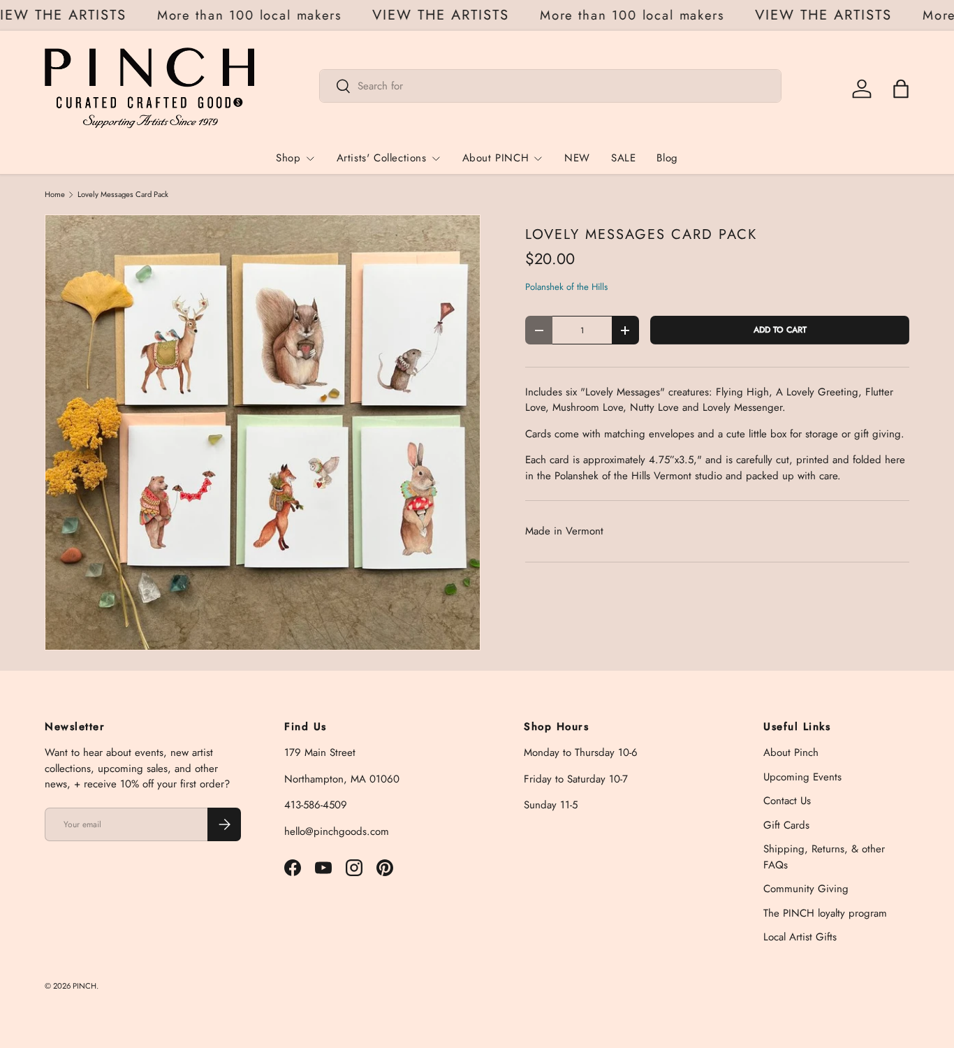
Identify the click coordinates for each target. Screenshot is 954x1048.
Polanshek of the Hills (566, 286)
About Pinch (791, 752)
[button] (901, 88)
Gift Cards (786, 825)
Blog (666, 158)
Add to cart (780, 329)
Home (55, 194)
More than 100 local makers (256, 15)
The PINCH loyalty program (825, 913)
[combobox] (550, 86)
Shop (288, 158)
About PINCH (495, 158)
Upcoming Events (802, 777)
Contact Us (787, 800)
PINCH (84, 985)
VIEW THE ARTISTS (447, 15)
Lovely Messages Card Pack (123, 194)
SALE (623, 158)
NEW (577, 158)
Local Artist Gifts (800, 937)
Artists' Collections (382, 158)
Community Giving (806, 888)
